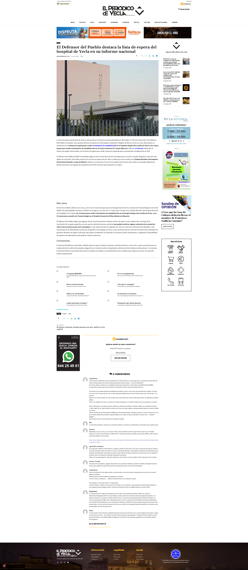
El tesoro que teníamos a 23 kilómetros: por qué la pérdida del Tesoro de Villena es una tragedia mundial (172, 88)
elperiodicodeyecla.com (63, 56)
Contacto (188, 1)
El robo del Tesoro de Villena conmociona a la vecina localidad (171, 99)
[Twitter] (145, 55)
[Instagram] (64, 562)
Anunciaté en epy (64, 3)
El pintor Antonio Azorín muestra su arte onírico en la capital (81, 328)
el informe (139, 148)
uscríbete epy (187, 4)
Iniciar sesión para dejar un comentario (100, 527)
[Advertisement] (107, 187)
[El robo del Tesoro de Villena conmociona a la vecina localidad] (186, 100)
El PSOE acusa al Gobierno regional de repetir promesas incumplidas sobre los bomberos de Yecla (171, 62)
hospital (64, 313)
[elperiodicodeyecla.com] (176, 45)
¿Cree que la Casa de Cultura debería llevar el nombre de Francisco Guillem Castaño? (176, 216)
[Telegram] (156, 55)
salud (69, 313)
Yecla (58, 43)
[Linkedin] (153, 55)
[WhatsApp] (149, 55)
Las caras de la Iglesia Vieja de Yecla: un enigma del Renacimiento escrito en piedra (171, 75)
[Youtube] (68, 562)
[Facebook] (142, 55)
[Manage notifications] (4, 565)
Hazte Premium (120, 352)
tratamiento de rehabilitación (104, 145)
